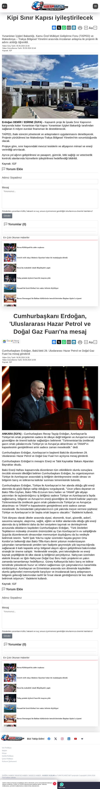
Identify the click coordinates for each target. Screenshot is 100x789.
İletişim (4, 750)
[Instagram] (62, 738)
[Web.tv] (82, 738)
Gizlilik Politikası (7, 756)
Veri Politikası (6, 748)
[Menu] (95, 6)
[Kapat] (54, 783)
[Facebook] (49, 738)
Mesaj (5, 187)
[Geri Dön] (4, 6)
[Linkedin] (68, 738)
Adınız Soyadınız (12, 177)
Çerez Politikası (7, 759)
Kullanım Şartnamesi (9, 761)
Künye (4, 753)
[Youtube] (75, 738)
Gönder (7, 216)
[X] (55, 738)
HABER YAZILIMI (48, 775)
